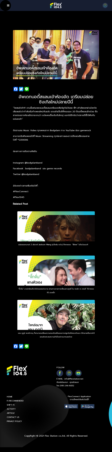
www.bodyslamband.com (26, 157)
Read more (60, 292)
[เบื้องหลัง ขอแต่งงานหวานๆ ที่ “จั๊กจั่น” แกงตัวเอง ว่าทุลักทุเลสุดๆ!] (56, 278)
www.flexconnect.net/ (51, 185)
